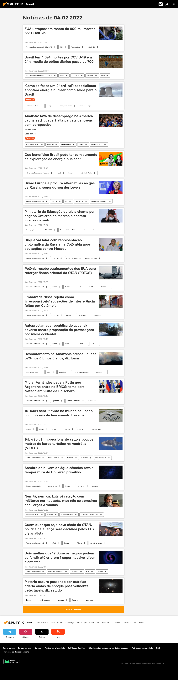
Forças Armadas (67, 514)
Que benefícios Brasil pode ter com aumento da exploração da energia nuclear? (61, 156)
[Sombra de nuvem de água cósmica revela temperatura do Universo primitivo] (111, 472)
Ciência (127, 622)
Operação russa (85, 622)
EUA (61, 47)
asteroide (89, 600)
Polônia (67, 287)
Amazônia (62, 372)
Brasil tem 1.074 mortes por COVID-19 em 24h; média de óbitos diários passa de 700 (59, 59)
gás (66, 201)
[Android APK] (11, 662)
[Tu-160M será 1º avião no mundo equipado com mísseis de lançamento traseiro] (111, 415)
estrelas (95, 486)
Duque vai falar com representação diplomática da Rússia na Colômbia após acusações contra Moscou (58, 244)
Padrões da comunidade (142, 648)
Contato (37, 648)
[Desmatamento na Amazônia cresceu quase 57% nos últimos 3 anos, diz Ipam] (111, 358)
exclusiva (50, 144)
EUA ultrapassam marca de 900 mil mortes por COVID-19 (60, 31)
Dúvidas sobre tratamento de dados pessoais (108, 648)
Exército (50, 514)
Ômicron (90, 75)
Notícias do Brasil (32, 106)
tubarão (70, 458)
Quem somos (9, 648)
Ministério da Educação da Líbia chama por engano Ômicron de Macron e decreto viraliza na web (60, 215)
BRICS (90, 401)
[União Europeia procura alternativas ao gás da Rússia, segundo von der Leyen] (111, 187)
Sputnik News (96, 429)
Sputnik (67, 429)
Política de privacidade (55, 648)
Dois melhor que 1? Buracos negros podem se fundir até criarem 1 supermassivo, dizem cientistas (61, 557)
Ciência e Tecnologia (55, 571)
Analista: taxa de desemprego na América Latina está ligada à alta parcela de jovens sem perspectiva (59, 120)
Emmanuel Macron (91, 230)
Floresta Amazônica (81, 372)
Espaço (67, 486)
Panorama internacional (35, 201)
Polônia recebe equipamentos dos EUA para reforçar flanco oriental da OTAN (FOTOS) (60, 270)
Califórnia (74, 571)
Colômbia (97, 315)
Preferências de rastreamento (16, 652)
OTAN (91, 287)
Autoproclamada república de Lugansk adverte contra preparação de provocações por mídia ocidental (59, 329)
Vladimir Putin (86, 173)
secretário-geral (96, 543)
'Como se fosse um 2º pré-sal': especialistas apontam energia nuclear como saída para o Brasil (61, 90)
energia (49, 106)
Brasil (62, 75)
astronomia (52, 486)
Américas (55, 258)
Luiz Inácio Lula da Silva (89, 514)
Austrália (84, 458)
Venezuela (82, 315)
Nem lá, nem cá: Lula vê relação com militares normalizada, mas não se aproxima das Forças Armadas (61, 500)
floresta (99, 372)
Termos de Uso (24, 648)
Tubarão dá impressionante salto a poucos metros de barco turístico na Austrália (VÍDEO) (59, 443)
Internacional (104, 622)
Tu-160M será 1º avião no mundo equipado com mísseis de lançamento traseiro (59, 413)
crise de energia (85, 106)
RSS (158, 648)
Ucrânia (67, 344)
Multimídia (139, 622)
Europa (54, 201)
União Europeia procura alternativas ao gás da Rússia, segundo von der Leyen (60, 185)
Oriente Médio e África (68, 230)
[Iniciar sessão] (167, 4)
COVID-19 (91, 47)
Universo (81, 486)
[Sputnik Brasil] (13, 6)
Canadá (100, 571)
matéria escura (44, 600)
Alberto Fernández (73, 401)
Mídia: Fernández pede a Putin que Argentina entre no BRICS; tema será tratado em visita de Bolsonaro (55, 386)
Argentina (55, 401)
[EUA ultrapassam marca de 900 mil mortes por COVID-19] (111, 33)
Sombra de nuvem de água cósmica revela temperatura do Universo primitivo (59, 470)
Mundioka (42, 622)
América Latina (96, 144)
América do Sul (91, 258)
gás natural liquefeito (99, 201)
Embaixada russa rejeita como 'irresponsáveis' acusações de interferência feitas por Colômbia (60, 301)
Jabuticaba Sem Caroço (63, 622)
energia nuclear (66, 106)
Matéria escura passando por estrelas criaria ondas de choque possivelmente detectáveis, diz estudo (56, 585)
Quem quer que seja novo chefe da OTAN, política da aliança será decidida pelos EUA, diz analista (60, 529)
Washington (75, 47)
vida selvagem (100, 458)
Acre (103, 75)
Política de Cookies (76, 648)
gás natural (79, 201)
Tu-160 (53, 429)
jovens (81, 144)
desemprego (66, 144)
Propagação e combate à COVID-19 (39, 47)
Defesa (28, 429)
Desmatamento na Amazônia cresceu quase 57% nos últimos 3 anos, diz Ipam (60, 356)
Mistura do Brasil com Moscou (37, 173)
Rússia (70, 173)
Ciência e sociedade (33, 458)
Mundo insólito (54, 458)
